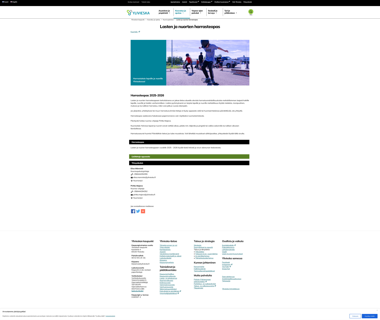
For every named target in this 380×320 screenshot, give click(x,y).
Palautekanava (228, 247)
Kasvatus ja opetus (180, 11)
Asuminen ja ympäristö (164, 11)
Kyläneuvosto (165, 283)
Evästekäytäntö (110, 316)
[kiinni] (378, 310)
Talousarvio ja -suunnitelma (206, 254)
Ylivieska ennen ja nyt (168, 245)
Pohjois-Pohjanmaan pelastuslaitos (202, 280)
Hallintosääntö (200, 269)
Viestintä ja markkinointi (169, 254)
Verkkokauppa (206, 2)
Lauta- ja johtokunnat (168, 278)
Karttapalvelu (165, 249)
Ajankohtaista (175, 2)
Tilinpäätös (199, 252)
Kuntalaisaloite (228, 245)
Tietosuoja (226, 281)
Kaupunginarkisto (167, 262)
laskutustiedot (137, 291)
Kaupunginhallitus (167, 274)
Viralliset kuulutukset (221, 2)
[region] (190, 314)
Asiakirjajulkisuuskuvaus (231, 279)
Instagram (226, 264)
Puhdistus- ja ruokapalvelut (205, 284)
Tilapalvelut (198, 288)
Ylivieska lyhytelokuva (230, 289)
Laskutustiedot (165, 258)
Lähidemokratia (228, 249)
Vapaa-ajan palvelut (197, 11)
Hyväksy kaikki (370, 316)
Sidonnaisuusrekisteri (168, 289)
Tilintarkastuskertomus (204, 258)
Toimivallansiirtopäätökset (204, 271)
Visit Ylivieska (236, 2)
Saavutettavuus (228, 276)
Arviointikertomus (202, 256)
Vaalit (224, 252)
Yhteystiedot (247, 2)
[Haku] (250, 11)
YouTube (225, 266)
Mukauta (355, 316)
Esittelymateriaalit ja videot (170, 256)
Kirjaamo (163, 260)
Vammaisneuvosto (167, 285)
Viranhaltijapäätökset (168, 293)
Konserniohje (199, 266)
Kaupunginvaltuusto (168, 276)
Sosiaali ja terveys (212, 11)
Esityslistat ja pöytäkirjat (169, 291)
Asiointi (184, 2)
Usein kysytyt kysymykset (232, 254)
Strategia (197, 245)
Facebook (226, 262)
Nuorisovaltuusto (166, 280)
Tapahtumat (193, 2)
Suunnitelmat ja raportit (203, 247)
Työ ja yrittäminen (229, 11)
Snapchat (226, 269)
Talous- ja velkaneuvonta (204, 286)
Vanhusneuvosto (166, 287)
